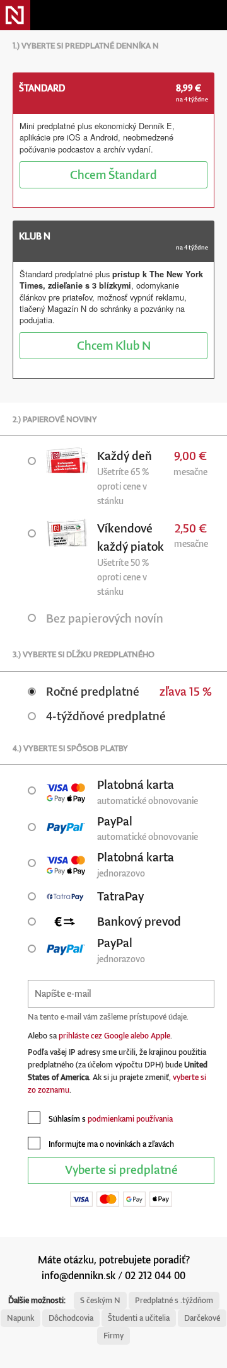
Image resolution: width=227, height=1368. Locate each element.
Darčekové (202, 1318)
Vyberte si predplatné (121, 1169)
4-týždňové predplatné (106, 715)
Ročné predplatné (92, 691)
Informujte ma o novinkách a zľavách (110, 1144)
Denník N (15, 15)
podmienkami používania (130, 1118)
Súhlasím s (110, 1118)
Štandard (113, 174)
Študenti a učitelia (139, 1318)
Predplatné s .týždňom (174, 1300)
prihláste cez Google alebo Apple (114, 1035)
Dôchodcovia (71, 1318)
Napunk (20, 1318)
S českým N (100, 1300)
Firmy (113, 1335)
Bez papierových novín (104, 618)
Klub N (114, 345)
